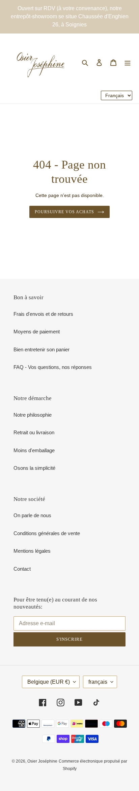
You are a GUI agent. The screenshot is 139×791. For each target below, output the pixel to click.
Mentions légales (32, 551)
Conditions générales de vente (46, 533)
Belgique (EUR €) (48, 682)
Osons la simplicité (34, 468)
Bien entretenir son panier (41, 349)
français (97, 682)
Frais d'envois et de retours (43, 314)
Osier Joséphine (42, 761)
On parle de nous (32, 515)
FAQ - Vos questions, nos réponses (52, 367)
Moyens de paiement (36, 331)
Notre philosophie (32, 415)
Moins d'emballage (34, 450)
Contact (22, 569)
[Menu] (127, 62)
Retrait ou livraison (33, 432)
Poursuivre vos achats (64, 212)
